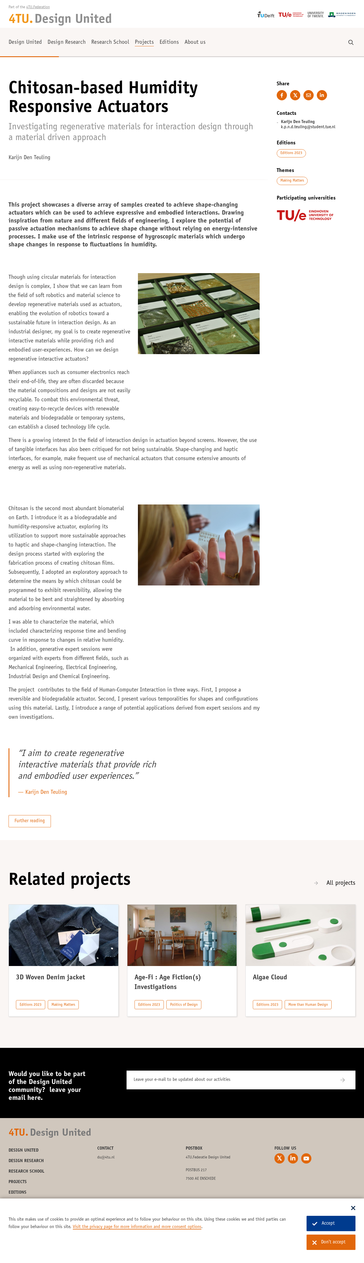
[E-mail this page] (308, 95)
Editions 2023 (291, 153)
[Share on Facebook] (282, 95)
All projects (340, 883)
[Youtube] (306, 1158)
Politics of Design (184, 1005)
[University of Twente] (316, 14)
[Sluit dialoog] (353, 1208)
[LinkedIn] (293, 1158)
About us (195, 42)
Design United (25, 42)
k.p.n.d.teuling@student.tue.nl (308, 127)
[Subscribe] (346, 1080)
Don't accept (333, 1242)
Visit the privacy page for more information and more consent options (137, 1227)
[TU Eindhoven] (291, 14)
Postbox (194, 1148)
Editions (169, 42)
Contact (105, 1148)
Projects (144, 42)
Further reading (30, 821)
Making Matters (292, 181)
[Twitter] (279, 1158)
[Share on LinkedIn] (322, 95)
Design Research (66, 42)
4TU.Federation (38, 7)
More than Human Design (308, 1005)
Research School (110, 42)
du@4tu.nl (106, 1158)
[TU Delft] (265, 14)
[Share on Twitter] (295, 95)
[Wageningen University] (341, 14)
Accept (328, 1223)
